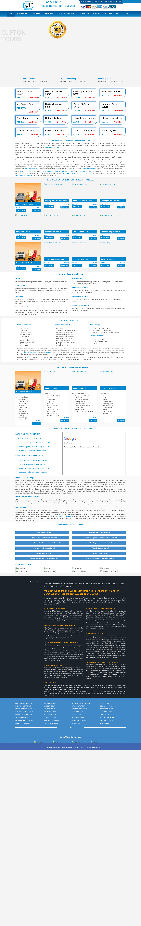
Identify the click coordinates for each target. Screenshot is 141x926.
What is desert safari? (44, 532)
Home (11, 14)
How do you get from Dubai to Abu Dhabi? (100, 558)
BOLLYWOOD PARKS (106, 706)
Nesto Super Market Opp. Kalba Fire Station (32, 472)
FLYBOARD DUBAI (77, 712)
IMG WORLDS (104, 723)
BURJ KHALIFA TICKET (78, 706)
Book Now (36, 211)
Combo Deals (84, 14)
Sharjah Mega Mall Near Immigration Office (32, 464)
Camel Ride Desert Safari (72, 173)
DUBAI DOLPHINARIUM (79, 720)
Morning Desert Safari (50, 171)
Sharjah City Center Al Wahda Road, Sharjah (32, 460)
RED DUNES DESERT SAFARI (24, 720)
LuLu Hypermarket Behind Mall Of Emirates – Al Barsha (36, 443)
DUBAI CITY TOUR (49, 709)
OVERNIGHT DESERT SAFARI (24, 712)
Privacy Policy (86, 2)
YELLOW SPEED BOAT (107, 717)
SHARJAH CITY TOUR (50, 717)
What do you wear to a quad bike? (100, 543)
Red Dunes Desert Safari (23, 175)
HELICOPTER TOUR (78, 715)
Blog (117, 14)
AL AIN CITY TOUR (49, 706)
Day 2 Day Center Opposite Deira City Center (32, 439)
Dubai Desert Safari (29, 353)
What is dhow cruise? (100, 553)
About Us (108, 14)
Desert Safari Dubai (53, 147)
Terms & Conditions (100, 2)
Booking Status (115, 2)
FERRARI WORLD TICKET (79, 709)
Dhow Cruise (50, 14)
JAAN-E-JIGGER (104, 715)
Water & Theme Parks (67, 14)
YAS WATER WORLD (106, 720)
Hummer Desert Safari (90, 169)
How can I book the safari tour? (44, 548)
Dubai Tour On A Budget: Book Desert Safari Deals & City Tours (65, 747)
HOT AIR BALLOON (78, 717)
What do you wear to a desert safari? (44, 538)
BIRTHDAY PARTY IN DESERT (81, 703)
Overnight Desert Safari (86, 171)
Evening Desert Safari (66, 171)
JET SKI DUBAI (76, 723)
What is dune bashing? (44, 553)
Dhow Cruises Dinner (65, 516)
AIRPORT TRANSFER (106, 709)
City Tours (36, 14)
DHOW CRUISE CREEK (51, 723)
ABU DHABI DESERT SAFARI (24, 703)
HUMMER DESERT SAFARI (23, 715)
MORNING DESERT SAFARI (23, 709)
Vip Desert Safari (31, 169)
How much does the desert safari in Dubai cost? (44, 543)
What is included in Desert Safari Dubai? (44, 558)
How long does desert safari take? (100, 532)
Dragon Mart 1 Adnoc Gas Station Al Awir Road (33, 451)
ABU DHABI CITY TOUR (51, 703)
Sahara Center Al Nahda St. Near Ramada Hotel (33, 468)
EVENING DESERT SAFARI (23, 706)
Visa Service (97, 14)
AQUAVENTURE (105, 703)
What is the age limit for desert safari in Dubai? (100, 538)
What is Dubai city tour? (100, 548)
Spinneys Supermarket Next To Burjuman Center (34, 447)
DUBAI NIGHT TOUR (50, 712)
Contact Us (127, 14)
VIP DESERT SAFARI (21, 717)
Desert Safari (22, 14)
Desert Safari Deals (26, 171)
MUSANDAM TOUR (50, 715)
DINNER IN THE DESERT (22, 723)
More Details (21, 210)
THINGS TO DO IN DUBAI (51, 720)
